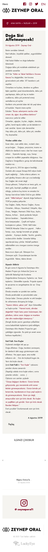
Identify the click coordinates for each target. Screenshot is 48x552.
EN (43, 4)
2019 (35, 23)
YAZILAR (26, 23)
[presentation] (2, 460)
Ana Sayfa (16, 23)
